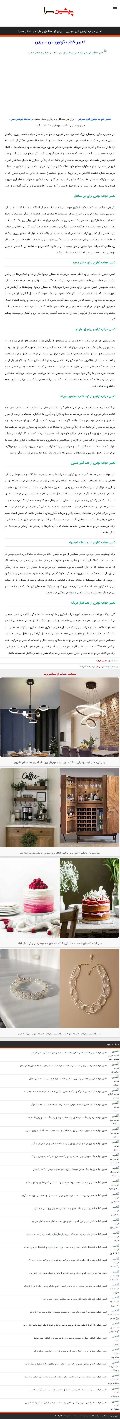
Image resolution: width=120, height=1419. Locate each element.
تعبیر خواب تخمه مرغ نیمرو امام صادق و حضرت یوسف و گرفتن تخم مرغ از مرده (68, 1312)
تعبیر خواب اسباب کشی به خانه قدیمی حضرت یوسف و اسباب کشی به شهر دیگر (69, 1104)
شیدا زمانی (100, 666)
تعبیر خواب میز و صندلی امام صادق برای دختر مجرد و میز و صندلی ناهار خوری (69, 1053)
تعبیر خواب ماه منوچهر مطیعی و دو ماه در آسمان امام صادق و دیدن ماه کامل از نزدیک (65, 1286)
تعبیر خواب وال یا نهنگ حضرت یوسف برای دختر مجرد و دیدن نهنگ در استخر (70, 1169)
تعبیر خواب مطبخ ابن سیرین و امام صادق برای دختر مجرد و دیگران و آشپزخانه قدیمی (66, 1403)
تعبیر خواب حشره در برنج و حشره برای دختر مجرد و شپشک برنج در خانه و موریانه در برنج (63, 1066)
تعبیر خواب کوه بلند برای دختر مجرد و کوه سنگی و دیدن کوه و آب (75, 1299)
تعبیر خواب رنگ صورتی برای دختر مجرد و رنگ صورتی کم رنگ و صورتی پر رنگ (69, 1156)
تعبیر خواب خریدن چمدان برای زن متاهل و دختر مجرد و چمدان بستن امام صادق (68, 1078)
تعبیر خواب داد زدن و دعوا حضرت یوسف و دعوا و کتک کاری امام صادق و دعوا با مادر (66, 1182)
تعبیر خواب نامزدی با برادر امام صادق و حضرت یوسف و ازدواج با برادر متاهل (70, 1208)
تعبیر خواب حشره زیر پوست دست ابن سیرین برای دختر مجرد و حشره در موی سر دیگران (64, 1195)
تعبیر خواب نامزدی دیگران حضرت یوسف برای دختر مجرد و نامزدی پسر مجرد (70, 1338)
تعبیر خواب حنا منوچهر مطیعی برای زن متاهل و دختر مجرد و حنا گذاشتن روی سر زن (66, 1130)
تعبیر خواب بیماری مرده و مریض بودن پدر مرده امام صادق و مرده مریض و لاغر (69, 1143)
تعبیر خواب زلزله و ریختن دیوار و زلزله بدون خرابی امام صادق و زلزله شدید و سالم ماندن (65, 1364)
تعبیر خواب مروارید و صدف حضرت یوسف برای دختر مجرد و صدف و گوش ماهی (69, 1390)
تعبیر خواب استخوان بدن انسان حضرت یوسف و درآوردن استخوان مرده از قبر (70, 1351)
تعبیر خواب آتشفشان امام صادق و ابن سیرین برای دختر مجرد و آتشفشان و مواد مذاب (65, 1247)
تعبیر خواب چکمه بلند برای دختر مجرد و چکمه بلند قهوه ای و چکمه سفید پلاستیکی (67, 1260)
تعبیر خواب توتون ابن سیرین (60, 42)
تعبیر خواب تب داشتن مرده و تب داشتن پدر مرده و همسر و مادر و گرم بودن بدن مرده (65, 1377)
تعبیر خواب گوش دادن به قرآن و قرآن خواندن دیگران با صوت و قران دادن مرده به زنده (65, 1091)
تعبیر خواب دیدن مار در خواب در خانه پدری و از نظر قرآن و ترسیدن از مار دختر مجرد (66, 1234)
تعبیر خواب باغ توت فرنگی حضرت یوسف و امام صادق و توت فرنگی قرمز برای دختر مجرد (64, 1325)
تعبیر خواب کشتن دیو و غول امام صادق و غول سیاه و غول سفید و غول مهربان (69, 1221)
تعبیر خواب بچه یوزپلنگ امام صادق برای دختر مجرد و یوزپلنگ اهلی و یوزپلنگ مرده (67, 1117)
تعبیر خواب (101, 661)
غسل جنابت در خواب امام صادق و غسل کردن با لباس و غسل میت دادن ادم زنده (68, 1273)
